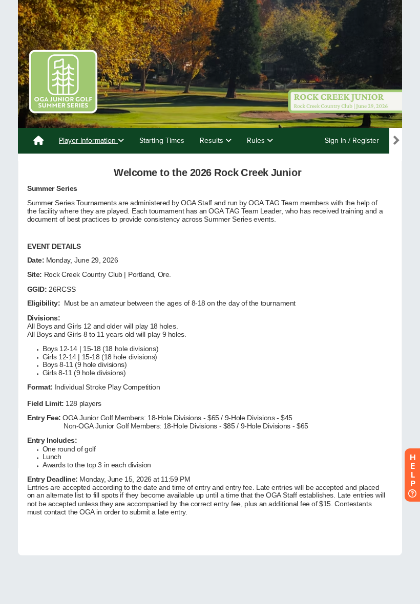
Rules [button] (257, 140)
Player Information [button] (88, 140)
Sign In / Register (352, 140)
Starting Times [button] (161, 140)
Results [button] (212, 140)
